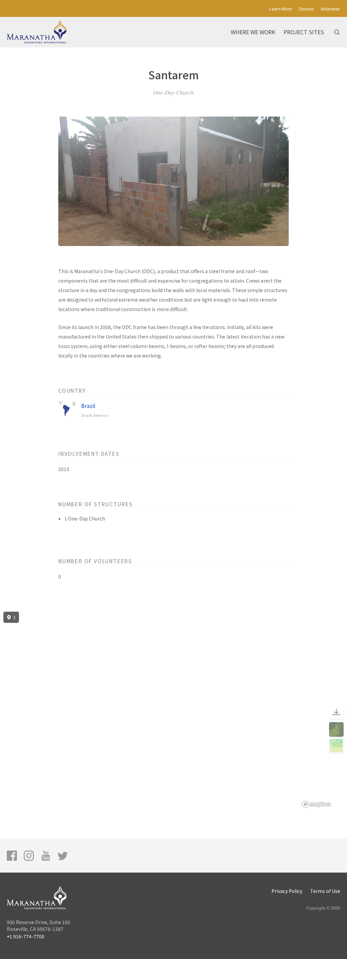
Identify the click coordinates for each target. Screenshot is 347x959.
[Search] (336, 32)
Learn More (280, 8)
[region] (173, 710)
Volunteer (330, 8)
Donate (306, 8)
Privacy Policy (286, 890)
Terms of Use (325, 890)
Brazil (88, 405)
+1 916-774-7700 (25, 936)
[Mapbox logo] (316, 804)
